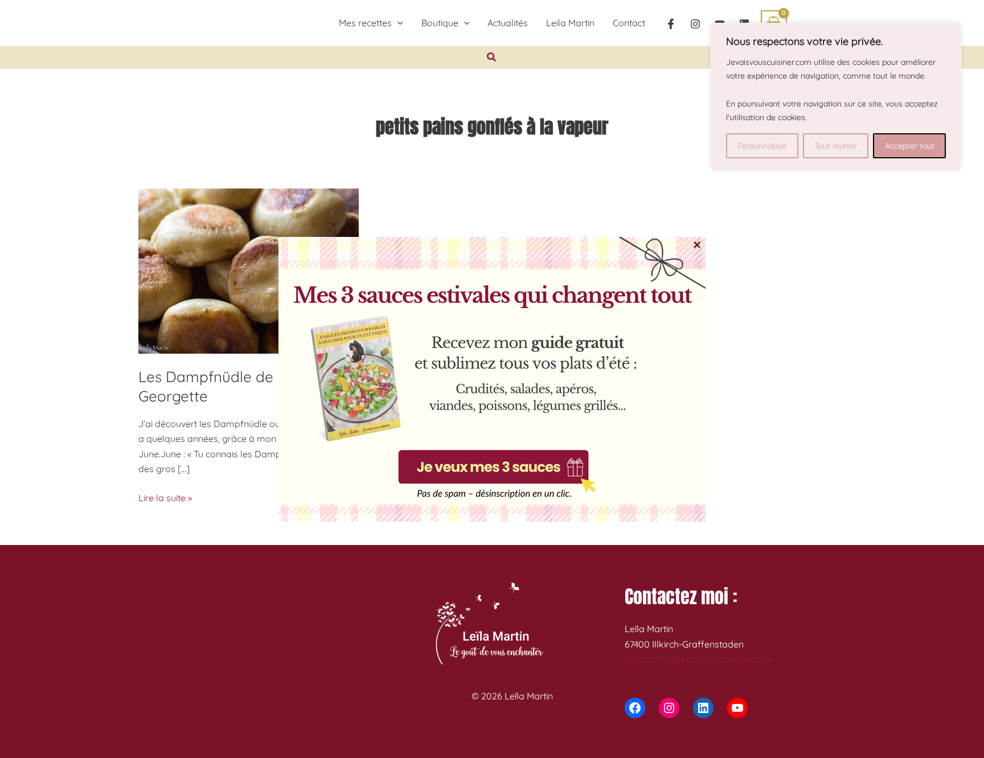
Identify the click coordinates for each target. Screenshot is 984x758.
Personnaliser (762, 146)
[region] (836, 96)
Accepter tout (909, 146)
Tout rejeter (836, 146)
